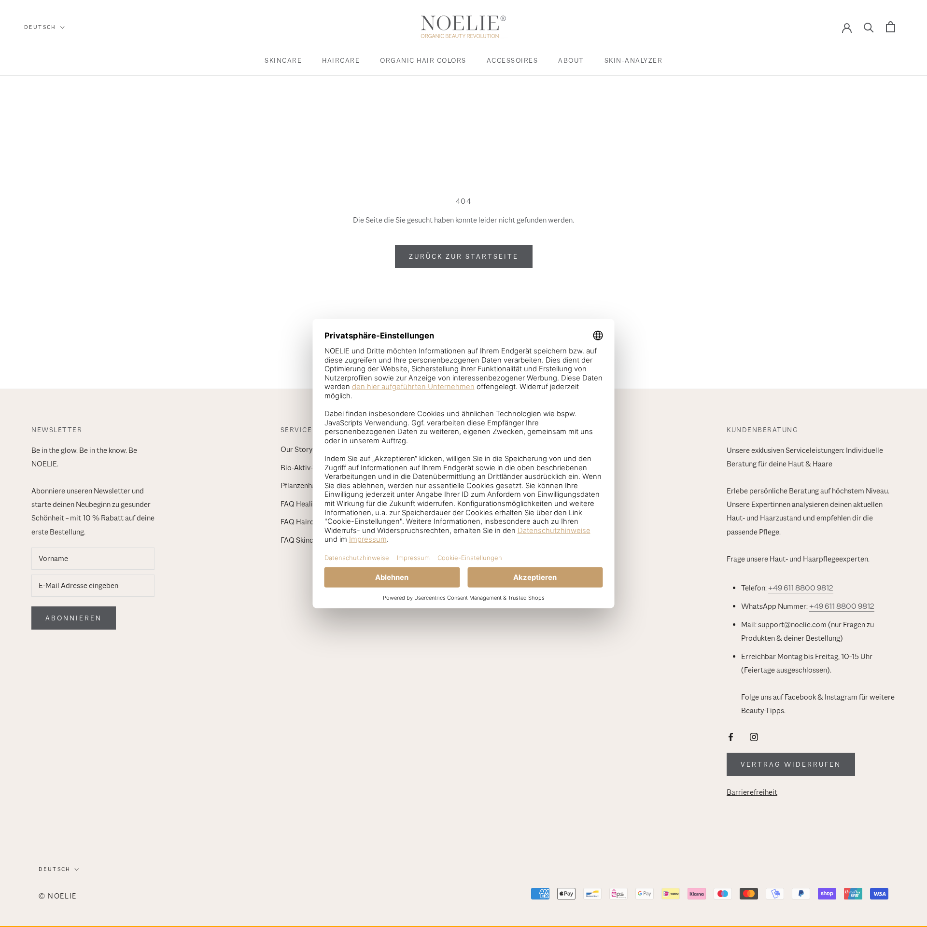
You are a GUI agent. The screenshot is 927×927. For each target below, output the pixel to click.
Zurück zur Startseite (464, 256)
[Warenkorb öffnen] (890, 26)
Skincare (283, 60)
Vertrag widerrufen (791, 764)
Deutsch (40, 27)
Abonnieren (73, 618)
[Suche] (869, 27)
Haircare (341, 60)
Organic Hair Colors (423, 60)
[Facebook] (731, 736)
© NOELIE (58, 895)
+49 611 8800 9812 (800, 588)
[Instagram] (754, 736)
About (571, 60)
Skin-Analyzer (633, 60)
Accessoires (512, 60)
